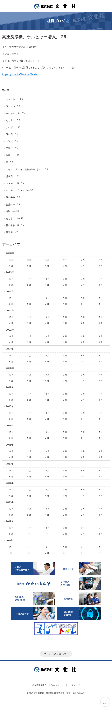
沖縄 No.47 (12, 155)
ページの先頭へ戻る (57, 653)
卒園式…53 (12, 148)
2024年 (10, 291)
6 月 (11, 265)
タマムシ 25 (14, 99)
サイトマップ (74, 685)
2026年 (10, 253)
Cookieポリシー (58, 685)
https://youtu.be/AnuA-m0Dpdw (20, 74)
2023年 (10, 310)
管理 (5, 90)
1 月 (101, 265)
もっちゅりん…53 (15, 113)
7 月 (101, 259)
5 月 (29, 265)
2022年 (10, 329)
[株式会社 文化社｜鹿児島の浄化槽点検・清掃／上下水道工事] (56, 6)
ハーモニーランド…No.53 (19, 190)
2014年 (10, 483)
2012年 (10, 521)
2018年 (10, 406)
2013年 (10, 502)
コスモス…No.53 (15, 183)
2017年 (9, 425)
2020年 (10, 368)
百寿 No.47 (12, 232)
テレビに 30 (13, 127)
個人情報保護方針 (40, 685)
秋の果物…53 (13, 197)
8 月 (83, 259)
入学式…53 (12, 141)
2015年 (10, 463)
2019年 (10, 387)
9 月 (65, 279)
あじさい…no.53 (14, 218)
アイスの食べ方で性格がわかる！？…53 (27, 169)
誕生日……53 (13, 176)
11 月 (29, 279)
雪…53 (9, 162)
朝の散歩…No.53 (15, 225)
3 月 (65, 265)
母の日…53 (12, 134)
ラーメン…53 (13, 106)
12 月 (11, 279)
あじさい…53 (13, 120)
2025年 (10, 272)
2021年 (10, 348)
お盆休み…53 (13, 204)
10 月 (46, 279)
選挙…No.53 (12, 211)
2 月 (83, 265)
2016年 (10, 444)
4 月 (47, 265)
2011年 (9, 540)
